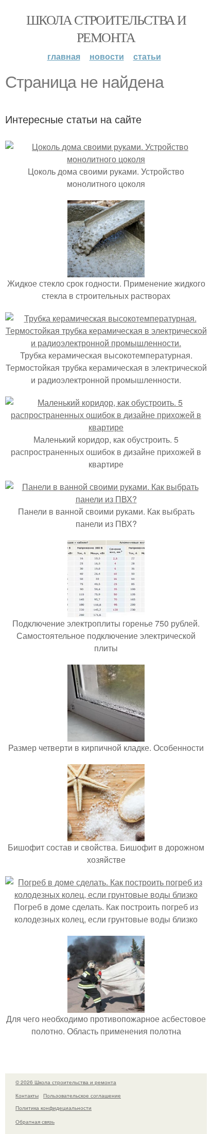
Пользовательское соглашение (82, 1095)
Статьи (147, 56)
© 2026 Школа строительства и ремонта (65, 1082)
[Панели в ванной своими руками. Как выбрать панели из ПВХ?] (106, 499)
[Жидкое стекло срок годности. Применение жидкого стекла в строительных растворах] (106, 271)
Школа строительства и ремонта (106, 28)
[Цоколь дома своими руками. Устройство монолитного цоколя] (106, 159)
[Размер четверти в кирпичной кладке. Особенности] (106, 735)
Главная (63, 56)
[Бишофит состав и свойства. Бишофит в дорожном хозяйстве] (106, 835)
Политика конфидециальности (53, 1107)
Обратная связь (35, 1121)
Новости (107, 56)
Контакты (27, 1095)
